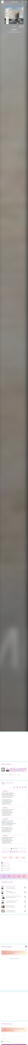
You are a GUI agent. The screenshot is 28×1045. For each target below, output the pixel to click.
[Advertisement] (14, 747)
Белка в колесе (10, 905)
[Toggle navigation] (26, 1)
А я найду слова (10, 910)
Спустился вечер (10, 886)
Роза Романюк (6, 863)
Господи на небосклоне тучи (13, 896)
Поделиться (15, 851)
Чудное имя (9, 891)
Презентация (9, 782)
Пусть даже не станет (11, 900)
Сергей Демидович (14, 32)
